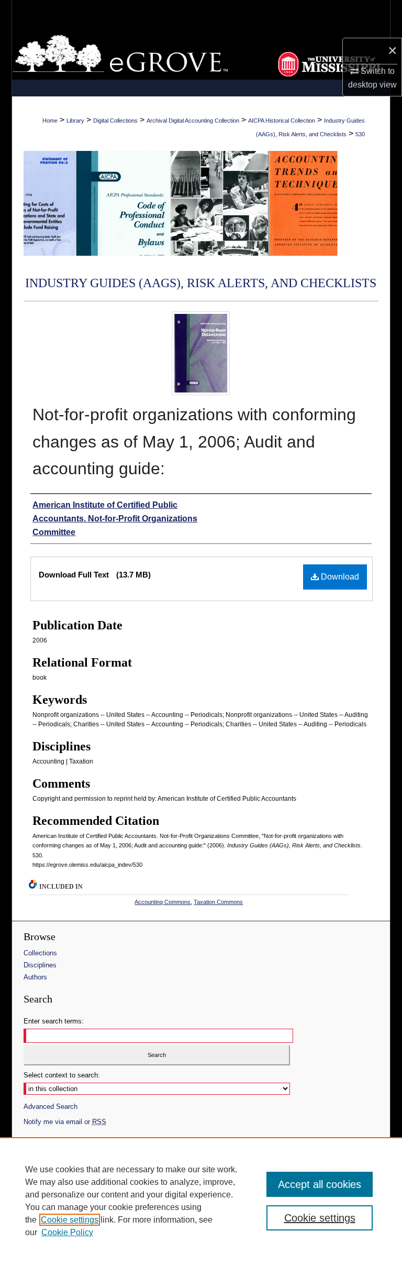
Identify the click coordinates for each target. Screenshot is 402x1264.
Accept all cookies (319, 1184)
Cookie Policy (67, 1232)
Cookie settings (69, 1219)
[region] (201, 1200)
